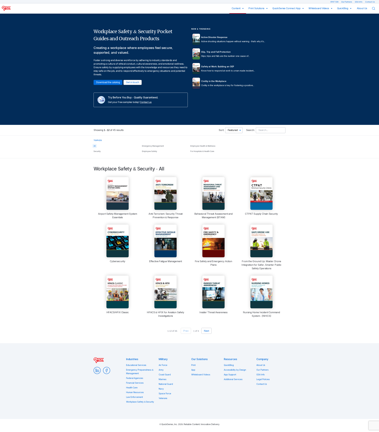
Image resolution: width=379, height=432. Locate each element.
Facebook (106, 370)
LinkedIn (97, 370)
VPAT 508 (334, 2)
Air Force (163, 365)
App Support (230, 374)
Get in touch (132, 82)
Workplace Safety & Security (140, 402)
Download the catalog (108, 82)
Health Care (132, 387)
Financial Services (135, 383)
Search (375, 8)
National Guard (166, 384)
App (193, 370)
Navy (161, 389)
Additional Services (233, 379)
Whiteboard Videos (319, 8)
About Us (362, 8)
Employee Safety (149, 151)
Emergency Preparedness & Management (139, 372)
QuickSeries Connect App (286, 8)
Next (206, 331)
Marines (162, 379)
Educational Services (136, 365)
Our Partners (346, 2)
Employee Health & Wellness (202, 146)
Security (97, 151)
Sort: (221, 130)
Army (161, 370)
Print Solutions (256, 8)
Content (236, 8)
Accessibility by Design (235, 370)
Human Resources (135, 392)
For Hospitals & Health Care (202, 151)
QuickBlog (343, 8)
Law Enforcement (134, 397)
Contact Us (370, 2)
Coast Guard (165, 374)
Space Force (165, 393)
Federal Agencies (134, 378)
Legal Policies (263, 379)
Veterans (163, 398)
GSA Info (359, 2)
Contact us (146, 102)
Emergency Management (153, 146)
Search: (250, 130)
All (95, 146)
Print (193, 365)
